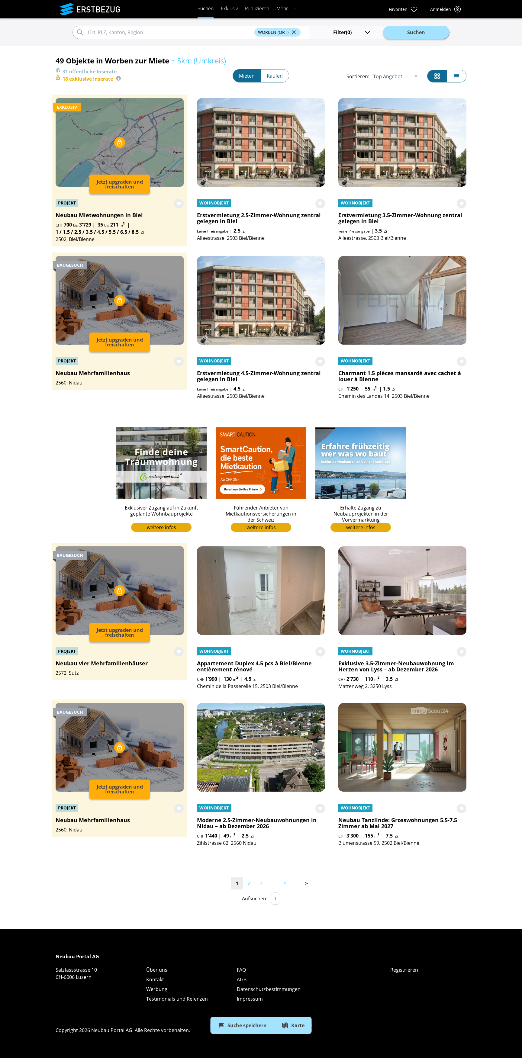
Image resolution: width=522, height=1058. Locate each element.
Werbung (156, 989)
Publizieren (257, 8)
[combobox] (170, 32)
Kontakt (155, 979)
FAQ (241, 969)
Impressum (250, 998)
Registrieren (404, 969)
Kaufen (275, 75)
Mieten (247, 75)
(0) (342, 32)
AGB (241, 979)
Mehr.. (283, 8)
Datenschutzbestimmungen (269, 989)
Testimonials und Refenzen (177, 998)
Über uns (156, 969)
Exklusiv (229, 8)
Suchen (206, 8)
